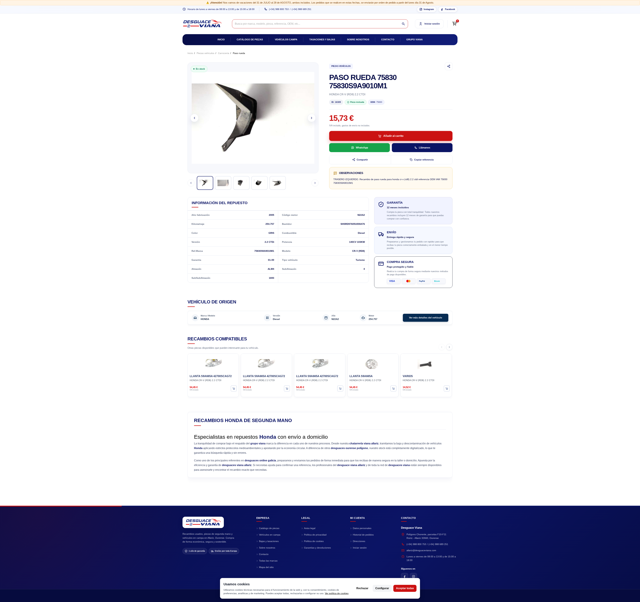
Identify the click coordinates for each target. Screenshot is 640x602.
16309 (336, 102)
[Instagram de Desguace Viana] (413, 576)
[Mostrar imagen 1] (205, 183)
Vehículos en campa (269, 534)
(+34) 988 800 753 (279, 9)
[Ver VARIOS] (447, 388)
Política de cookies (314, 541)
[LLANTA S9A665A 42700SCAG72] (213, 363)
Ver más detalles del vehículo (425, 317)
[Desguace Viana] (203, 522)
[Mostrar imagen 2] (223, 183)
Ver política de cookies (336, 593)
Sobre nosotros (358, 39)
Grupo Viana (414, 39)
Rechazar (362, 588)
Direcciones (359, 541)
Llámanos (424, 147)
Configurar (382, 588)
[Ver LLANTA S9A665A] (393, 388)
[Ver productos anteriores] (441, 347)
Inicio (221, 39)
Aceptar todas (405, 588)
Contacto (387, 39)
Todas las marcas (268, 560)
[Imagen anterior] (194, 118)
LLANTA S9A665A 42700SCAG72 (211, 376)
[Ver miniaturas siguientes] (315, 182)
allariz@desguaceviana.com (421, 550)
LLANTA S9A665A (361, 376)
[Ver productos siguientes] (449, 347)
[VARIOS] (426, 363)
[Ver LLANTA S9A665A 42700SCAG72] (234, 388)
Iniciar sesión (360, 547)
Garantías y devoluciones (317, 547)
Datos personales (362, 528)
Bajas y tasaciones (269, 541)
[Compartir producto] (448, 66)
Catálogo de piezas (250, 39)
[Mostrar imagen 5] (278, 183)
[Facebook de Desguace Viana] (404, 576)
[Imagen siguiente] (312, 118)
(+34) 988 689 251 (301, 9)
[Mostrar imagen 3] (241, 183)
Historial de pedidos (363, 534)
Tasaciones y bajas (322, 39)
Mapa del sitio (266, 567)
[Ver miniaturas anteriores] (191, 182)
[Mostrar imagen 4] (259, 183)
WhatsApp (362, 147)
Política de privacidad (315, 534)
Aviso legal (309, 528)
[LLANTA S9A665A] (373, 363)
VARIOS (408, 376)
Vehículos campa (286, 39)
